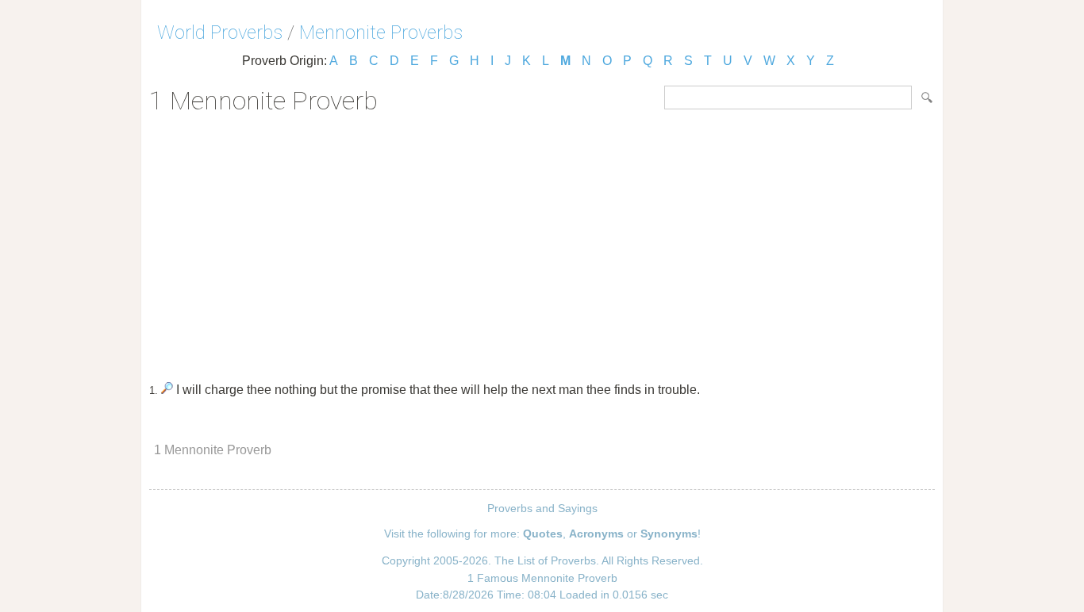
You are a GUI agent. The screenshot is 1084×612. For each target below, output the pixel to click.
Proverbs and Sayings (542, 508)
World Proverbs (220, 32)
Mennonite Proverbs (381, 32)
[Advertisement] (542, 243)
